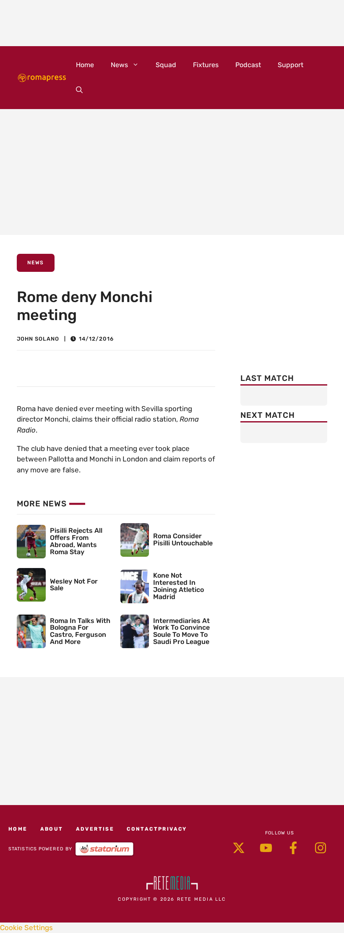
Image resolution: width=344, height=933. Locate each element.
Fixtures (206, 65)
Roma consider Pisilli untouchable (183, 539)
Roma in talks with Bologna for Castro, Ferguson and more (80, 631)
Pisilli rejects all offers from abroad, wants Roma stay (76, 540)
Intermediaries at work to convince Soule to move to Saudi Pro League (181, 631)
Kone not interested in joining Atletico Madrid (178, 585)
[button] (79, 90)
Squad (166, 65)
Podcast (248, 65)
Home (85, 65)
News (119, 65)
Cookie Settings (26, 927)
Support (290, 65)
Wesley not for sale (74, 584)
